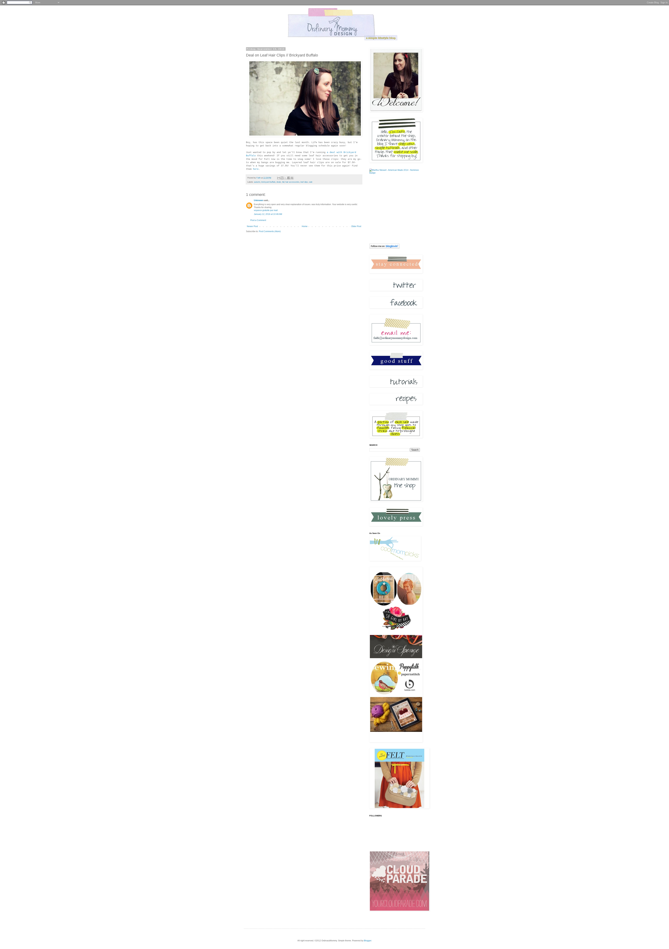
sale (310, 182)
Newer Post (252, 226)
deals (278, 182)
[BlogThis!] (282, 178)
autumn (257, 182)
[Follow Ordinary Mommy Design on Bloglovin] (384, 248)
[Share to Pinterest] (292, 178)
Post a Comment (258, 220)
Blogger (367, 940)
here (256, 169)
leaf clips (304, 182)
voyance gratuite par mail (266, 210)
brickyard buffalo (268, 182)
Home (304, 226)
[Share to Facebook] (288, 178)
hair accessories (292, 182)
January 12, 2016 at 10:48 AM (268, 214)
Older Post (356, 226)
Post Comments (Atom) (270, 231)
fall (283, 182)
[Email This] (278, 178)
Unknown (258, 200)
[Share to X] (285, 178)
